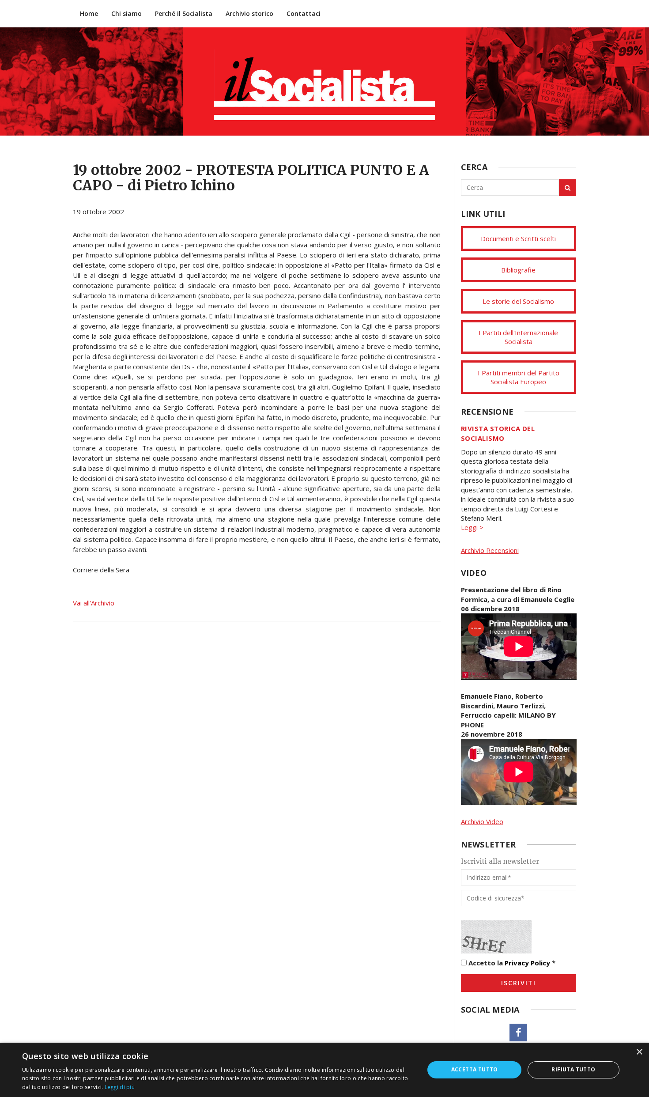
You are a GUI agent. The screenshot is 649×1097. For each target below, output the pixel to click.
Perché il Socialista (183, 13)
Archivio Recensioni (490, 550)
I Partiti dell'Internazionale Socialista (518, 337)
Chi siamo (126, 13)
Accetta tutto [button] (474, 1069)
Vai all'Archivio (93, 602)
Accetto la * (511, 962)
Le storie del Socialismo (518, 301)
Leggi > (472, 527)
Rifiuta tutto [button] (573, 1069)
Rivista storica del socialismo (498, 433)
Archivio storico (249, 13)
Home (89, 13)
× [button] (639, 1052)
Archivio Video (482, 821)
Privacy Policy (527, 962)
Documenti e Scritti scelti (518, 238)
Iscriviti (518, 983)
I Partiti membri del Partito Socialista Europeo (518, 377)
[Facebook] (518, 1032)
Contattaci (304, 13)
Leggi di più (120, 1087)
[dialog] (324, 1070)
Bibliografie (518, 269)
